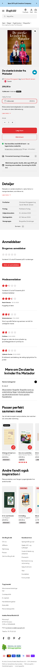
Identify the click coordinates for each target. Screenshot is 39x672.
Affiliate (4, 545)
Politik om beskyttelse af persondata (12, 664)
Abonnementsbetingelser (9, 589)
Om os (4, 542)
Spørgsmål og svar (28, 542)
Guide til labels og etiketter (28, 552)
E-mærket (5, 598)
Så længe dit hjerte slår (9, 453)
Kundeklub (25, 574)
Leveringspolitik (19, 666)
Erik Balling (22, 516)
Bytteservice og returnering (27, 562)
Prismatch (25, 557)
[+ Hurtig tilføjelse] (13, 447)
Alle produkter (7, 390)
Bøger (9, 23)
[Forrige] (2, 3)
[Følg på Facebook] (3, 638)
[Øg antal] (12, 122)
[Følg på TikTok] (19, 638)
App (23, 570)
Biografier (26, 23)
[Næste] (36, 3)
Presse (4, 552)
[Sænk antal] (4, 122)
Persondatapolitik (8, 609)
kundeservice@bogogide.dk (15, 628)
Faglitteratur (17, 23)
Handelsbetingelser (8, 602)
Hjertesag (5, 549)
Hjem (3, 23)
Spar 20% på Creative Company (19, 3)
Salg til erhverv (27, 567)
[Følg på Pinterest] (14, 638)
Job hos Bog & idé (8, 556)
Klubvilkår (5, 605)
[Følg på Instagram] (8, 638)
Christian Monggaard (11, 79)
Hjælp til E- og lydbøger (26, 546)
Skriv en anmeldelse (11, 265)
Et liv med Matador (8, 516)
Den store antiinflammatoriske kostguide (26, 453)
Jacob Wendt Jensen (28, 79)
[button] (23, 462)
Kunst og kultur (24, 394)
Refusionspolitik (28, 664)
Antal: (4, 118)
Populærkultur (7, 397)
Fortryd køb (26, 578)
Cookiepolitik (6, 594)
